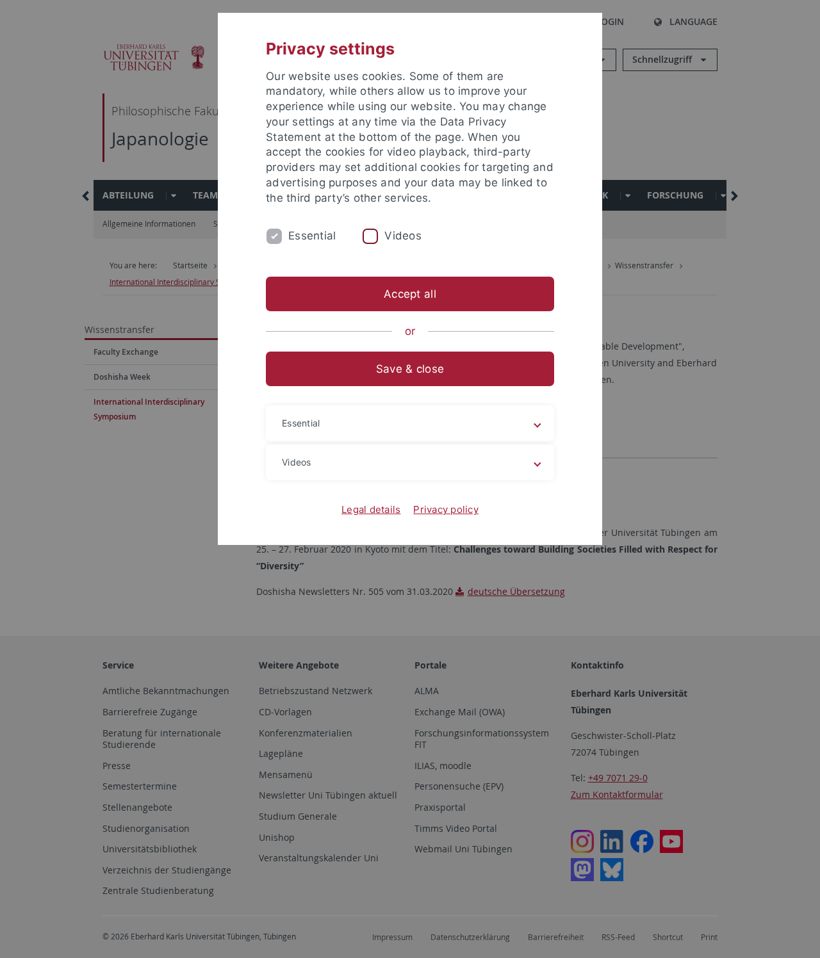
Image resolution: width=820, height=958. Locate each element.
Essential (312, 235)
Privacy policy (446, 509)
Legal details (370, 509)
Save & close (410, 368)
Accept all (410, 294)
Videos (403, 235)
